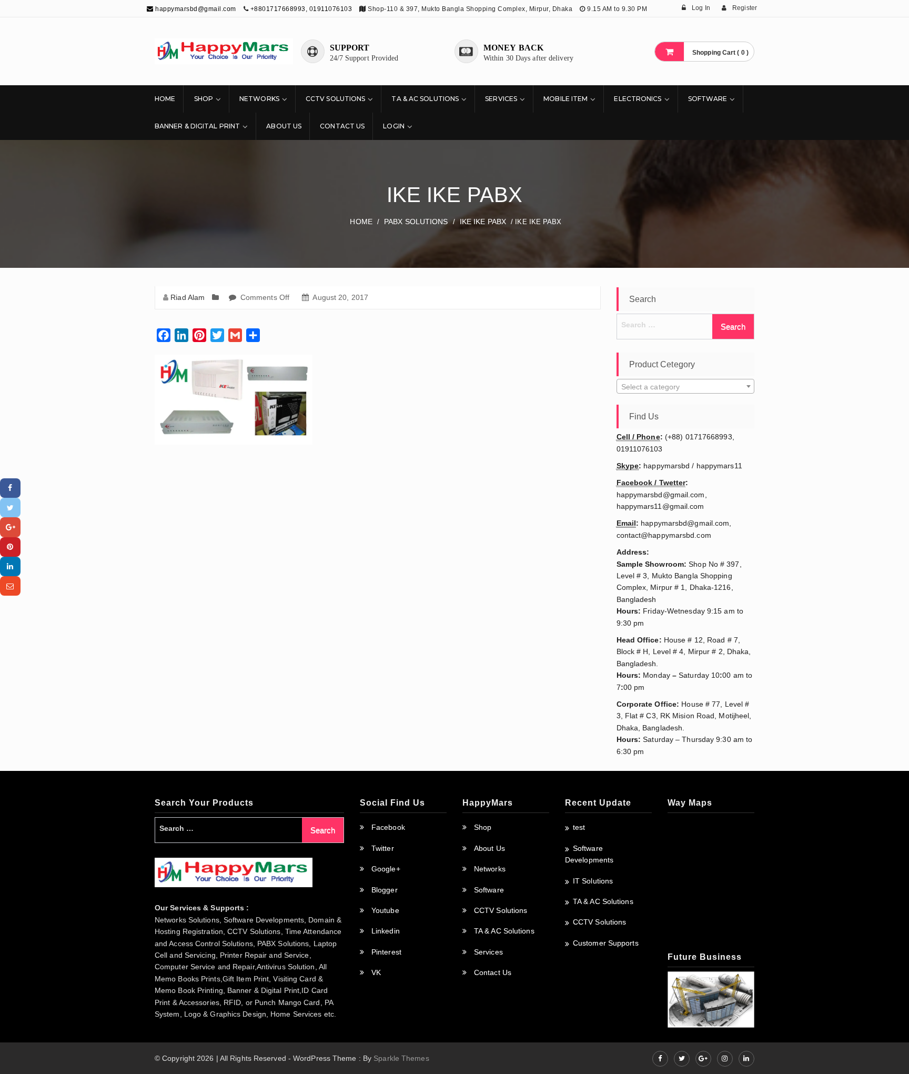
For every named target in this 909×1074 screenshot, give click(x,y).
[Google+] (10, 527)
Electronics (637, 99)
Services (501, 99)
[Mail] (10, 586)
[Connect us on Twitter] (682, 1059)
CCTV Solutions (335, 99)
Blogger (384, 890)
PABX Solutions (416, 221)
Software (708, 99)
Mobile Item (565, 99)
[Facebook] (10, 488)
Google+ (385, 869)
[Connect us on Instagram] (725, 1059)
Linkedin (385, 931)
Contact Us (342, 126)
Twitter (382, 848)
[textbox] (685, 386)
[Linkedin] (10, 566)
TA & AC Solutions (425, 99)
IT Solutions (593, 881)
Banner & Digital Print (197, 126)
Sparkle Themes (401, 1058)
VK (376, 972)
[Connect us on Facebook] (660, 1059)
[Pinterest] (10, 547)
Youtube (385, 910)
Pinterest (386, 952)
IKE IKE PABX (483, 221)
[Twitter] (10, 507)
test (579, 827)
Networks (259, 99)
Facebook (388, 827)
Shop (203, 99)
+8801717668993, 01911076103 (301, 9)
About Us (283, 126)
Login (394, 126)
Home (165, 99)
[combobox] (686, 386)
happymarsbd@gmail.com (195, 9)
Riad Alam (187, 297)
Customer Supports (606, 943)
